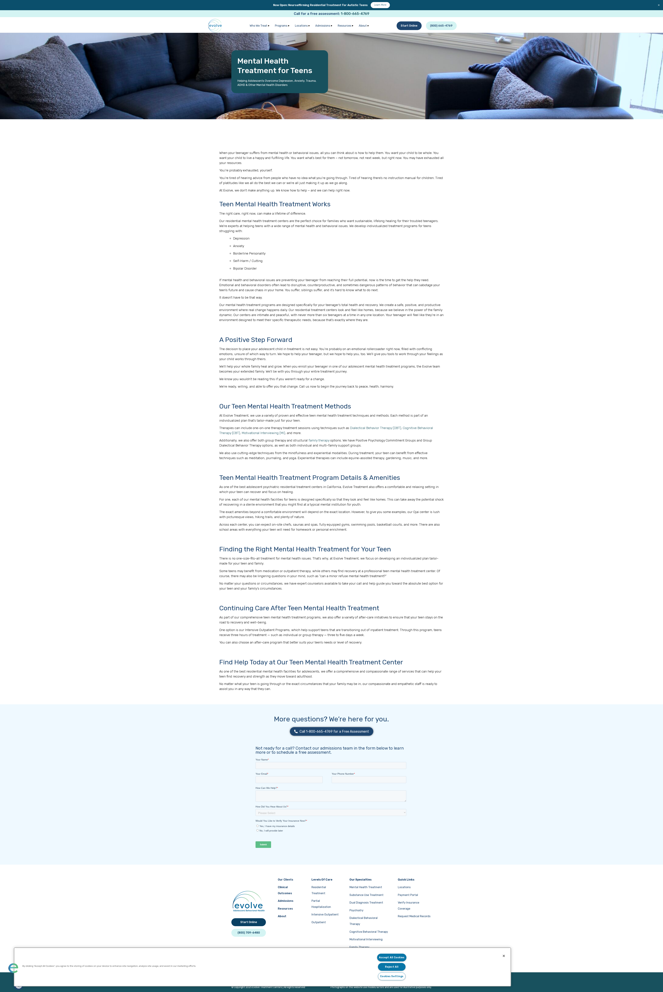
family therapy (319, 440)
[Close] (504, 956)
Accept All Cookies (392, 957)
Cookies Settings (392, 976)
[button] (13, 968)
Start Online (409, 25)
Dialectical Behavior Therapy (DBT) (375, 428)
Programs (281, 25)
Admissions (322, 25)
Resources (344, 25)
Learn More (380, 4)
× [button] (659, 5)
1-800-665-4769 (355, 14)
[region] (262, 966)
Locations (301, 25)
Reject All (391, 966)
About (363, 25)
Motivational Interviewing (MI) (263, 433)
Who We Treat (258, 25)
